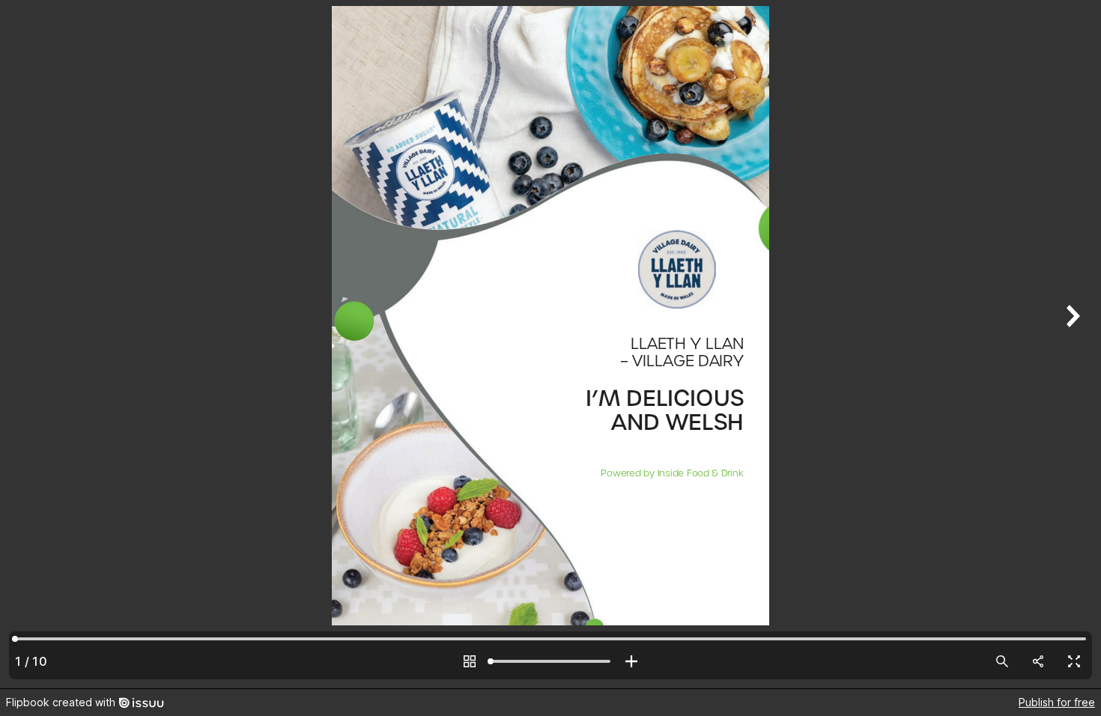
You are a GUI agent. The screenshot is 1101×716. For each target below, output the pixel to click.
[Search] (1002, 661)
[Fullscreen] (1074, 661)
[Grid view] (470, 661)
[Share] (1038, 661)
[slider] (550, 661)
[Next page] (1071, 344)
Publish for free (1057, 702)
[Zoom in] (631, 661)
